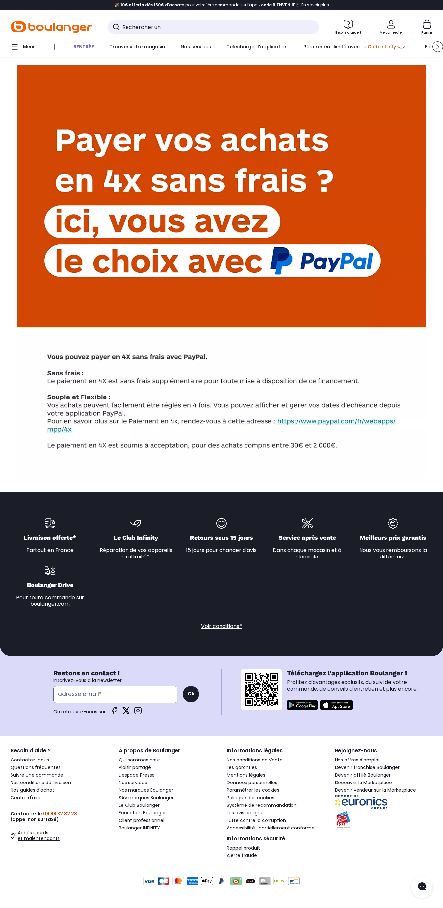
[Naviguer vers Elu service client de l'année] (383, 819)
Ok (191, 694)
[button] (437, 46)
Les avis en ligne (245, 812)
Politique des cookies (250, 797)
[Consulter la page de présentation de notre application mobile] (302, 705)
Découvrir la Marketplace (363, 782)
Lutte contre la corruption (256, 820)
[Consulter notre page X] (126, 712)
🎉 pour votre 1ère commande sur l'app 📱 (221, 5)
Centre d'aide (26, 797)
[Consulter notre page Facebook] (114, 712)
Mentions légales (246, 775)
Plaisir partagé (135, 767)
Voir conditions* (221, 626)
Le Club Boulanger (139, 805)
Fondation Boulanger (142, 812)
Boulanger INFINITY (139, 828)
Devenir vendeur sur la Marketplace (375, 790)
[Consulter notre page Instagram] (138, 712)
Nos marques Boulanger (146, 790)
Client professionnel (141, 820)
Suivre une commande (37, 775)
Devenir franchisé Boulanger (367, 767)
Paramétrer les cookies (253, 790)
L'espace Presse (137, 775)
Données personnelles (252, 782)
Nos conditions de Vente (255, 760)
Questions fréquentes (36, 767)
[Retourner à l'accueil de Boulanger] (51, 27)
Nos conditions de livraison (41, 782)
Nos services (133, 782)
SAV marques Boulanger (146, 797)
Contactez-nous (30, 760)
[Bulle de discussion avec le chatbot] (421, 887)
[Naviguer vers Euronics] (383, 802)
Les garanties (242, 767)
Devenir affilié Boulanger (363, 775)
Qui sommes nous (140, 760)
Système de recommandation (262, 805)
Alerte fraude (242, 855)
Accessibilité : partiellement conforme (271, 828)
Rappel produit (243, 848)
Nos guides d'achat (32, 790)
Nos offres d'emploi (357, 760)
